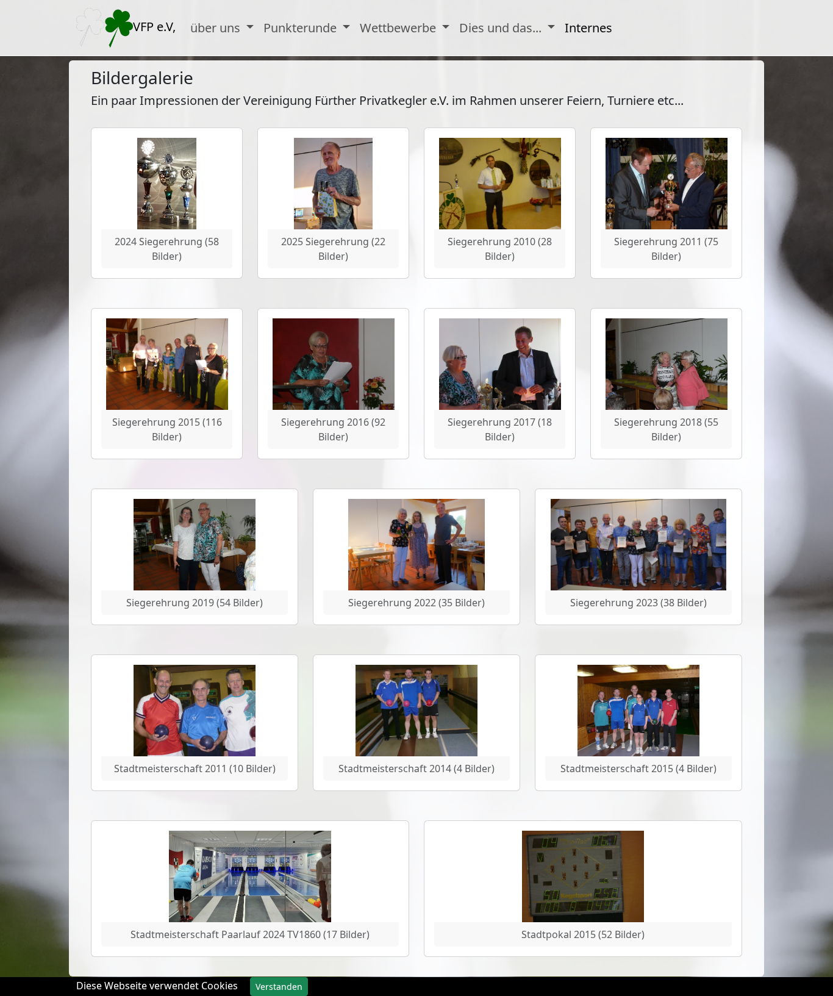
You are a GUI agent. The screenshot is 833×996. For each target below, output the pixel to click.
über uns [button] (216, 28)
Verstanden (279, 986)
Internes (588, 28)
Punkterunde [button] (301, 28)
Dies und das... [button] (502, 28)
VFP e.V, (154, 26)
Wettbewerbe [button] (399, 28)
